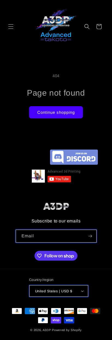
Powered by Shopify (67, 330)
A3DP (47, 330)
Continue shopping (56, 112)
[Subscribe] (90, 236)
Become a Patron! (31, 166)
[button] (11, 27)
